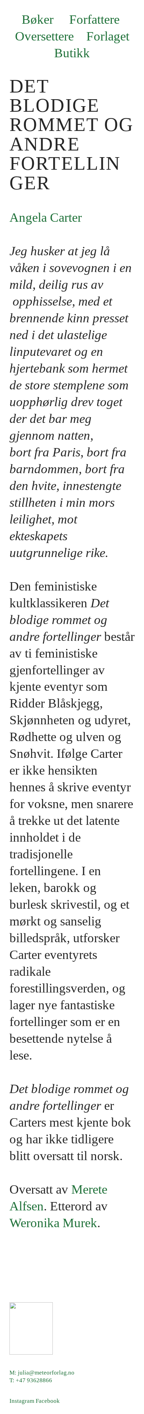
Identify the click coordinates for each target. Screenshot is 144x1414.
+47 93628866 (34, 1380)
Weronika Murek (53, 1223)
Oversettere (44, 36)
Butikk (73, 53)
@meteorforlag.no (51, 1372)
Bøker (37, 19)
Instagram (21, 1401)
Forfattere (94, 19)
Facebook (48, 1401)
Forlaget (109, 36)
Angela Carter (45, 217)
